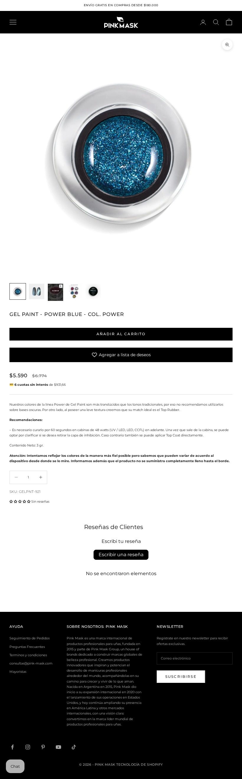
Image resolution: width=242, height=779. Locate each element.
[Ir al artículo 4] (74, 291)
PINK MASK (117, 626)
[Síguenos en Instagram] (28, 747)
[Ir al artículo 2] (36, 291)
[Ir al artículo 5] (93, 291)
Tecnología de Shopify (139, 764)
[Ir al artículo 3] (55, 292)
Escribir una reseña (121, 554)
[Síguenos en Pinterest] (43, 747)
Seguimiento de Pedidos (29, 638)
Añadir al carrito (121, 334)
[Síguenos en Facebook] (12, 747)
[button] (19, 501)
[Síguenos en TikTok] (74, 747)
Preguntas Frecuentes (27, 647)
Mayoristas (17, 672)
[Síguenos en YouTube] (58, 747)
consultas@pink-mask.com (31, 663)
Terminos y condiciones (28, 655)
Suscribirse (181, 676)
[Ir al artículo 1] (17, 291)
